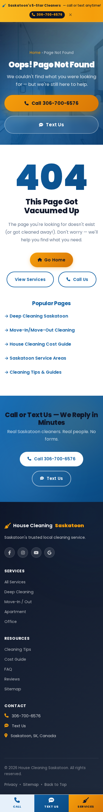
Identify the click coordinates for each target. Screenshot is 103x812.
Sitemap (12, 689)
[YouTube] (36, 552)
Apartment (15, 611)
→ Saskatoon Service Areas (35, 358)
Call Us (80, 279)
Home (35, 52)
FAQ (8, 669)
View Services (30, 279)
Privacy (10, 784)
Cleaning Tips (17, 649)
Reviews (12, 679)
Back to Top (55, 784)
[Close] (70, 15)
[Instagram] (23, 552)
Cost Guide (15, 659)
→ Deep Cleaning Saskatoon (36, 316)
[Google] (49, 552)
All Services (15, 582)
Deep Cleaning (19, 592)
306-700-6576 (49, 14)
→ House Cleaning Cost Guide (37, 344)
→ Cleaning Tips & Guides (33, 372)
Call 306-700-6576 (55, 103)
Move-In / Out (18, 602)
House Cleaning (48, 525)
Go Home (54, 260)
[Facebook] (9, 552)
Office (10, 621)
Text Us (55, 124)
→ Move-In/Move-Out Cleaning (39, 330)
